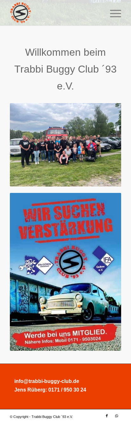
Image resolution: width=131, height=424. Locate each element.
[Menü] (112, 12)
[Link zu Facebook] (107, 415)
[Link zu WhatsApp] (116, 415)
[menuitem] (112, 12)
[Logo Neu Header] (54, 12)
